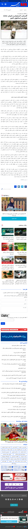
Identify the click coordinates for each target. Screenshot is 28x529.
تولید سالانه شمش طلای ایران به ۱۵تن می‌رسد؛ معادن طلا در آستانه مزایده (13, 417)
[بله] (20, 499)
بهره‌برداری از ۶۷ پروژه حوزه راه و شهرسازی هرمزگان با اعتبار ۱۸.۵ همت (14, 371)
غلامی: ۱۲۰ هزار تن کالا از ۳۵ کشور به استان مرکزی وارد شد (14, 375)
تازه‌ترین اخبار (23, 343)
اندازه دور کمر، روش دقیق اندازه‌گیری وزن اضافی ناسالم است (13, 392)
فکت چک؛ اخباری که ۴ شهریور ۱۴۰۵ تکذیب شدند (16, 378)
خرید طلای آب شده (18, 449)
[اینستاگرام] (17, 499)
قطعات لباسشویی (15, 456)
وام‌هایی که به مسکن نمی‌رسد (20, 352)
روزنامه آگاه (14, 463)
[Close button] (27, 515)
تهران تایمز (4, 461)
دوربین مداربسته (5, 452)
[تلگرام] (22, 499)
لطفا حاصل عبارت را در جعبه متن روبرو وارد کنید (17, 317)
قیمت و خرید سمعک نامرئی (20, 461)
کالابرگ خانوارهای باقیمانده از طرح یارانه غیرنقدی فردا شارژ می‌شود (14, 384)
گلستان (21, 10)
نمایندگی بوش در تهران (15, 459)
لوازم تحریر (15, 447)
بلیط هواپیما (24, 459)
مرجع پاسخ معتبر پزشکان (20, 454)
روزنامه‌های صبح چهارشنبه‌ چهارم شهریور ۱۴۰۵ (17, 395)
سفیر (25, 449)
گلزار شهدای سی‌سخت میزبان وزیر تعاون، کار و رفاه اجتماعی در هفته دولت (14, 356)
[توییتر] (15, 499)
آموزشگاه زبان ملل (5, 459)
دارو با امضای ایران (22, 368)
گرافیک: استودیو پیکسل (9, 526)
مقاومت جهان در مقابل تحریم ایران (19, 345)
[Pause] (3, 210)
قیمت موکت (9, 449)
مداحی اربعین (15, 452)
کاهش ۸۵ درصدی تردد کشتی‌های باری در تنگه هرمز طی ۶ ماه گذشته (13, 398)
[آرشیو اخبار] (8, 499)
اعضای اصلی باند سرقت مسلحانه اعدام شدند (17, 409)
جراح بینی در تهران (22, 447)
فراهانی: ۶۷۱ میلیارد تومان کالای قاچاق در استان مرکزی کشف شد (13, 360)
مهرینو (10, 461)
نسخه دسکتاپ (14, 505)
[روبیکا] (13, 499)
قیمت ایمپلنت (23, 456)
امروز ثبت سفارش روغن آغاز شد (19, 406)
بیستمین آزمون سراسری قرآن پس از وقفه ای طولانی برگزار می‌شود (14, 349)
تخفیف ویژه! (9, 521)
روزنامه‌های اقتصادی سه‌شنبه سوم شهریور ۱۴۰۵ (15, 442)
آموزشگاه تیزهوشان (5, 456)
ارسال (3, 323)
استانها (25, 10)
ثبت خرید (14, 219)
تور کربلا (3, 449)
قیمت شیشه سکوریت (6, 447)
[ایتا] (6, 499)
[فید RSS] (11, 499)
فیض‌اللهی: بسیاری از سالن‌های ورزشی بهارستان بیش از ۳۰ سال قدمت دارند (14, 364)
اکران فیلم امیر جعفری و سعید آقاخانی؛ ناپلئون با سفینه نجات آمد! (13, 413)
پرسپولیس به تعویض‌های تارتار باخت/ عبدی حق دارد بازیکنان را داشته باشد (13, 388)
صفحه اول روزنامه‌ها (21, 421)
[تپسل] (2, 195)
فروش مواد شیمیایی (7, 454)
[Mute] (5, 210)
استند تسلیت (23, 452)
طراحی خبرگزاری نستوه (20, 526)
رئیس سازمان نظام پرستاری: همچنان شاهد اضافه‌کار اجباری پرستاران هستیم (14, 403)
